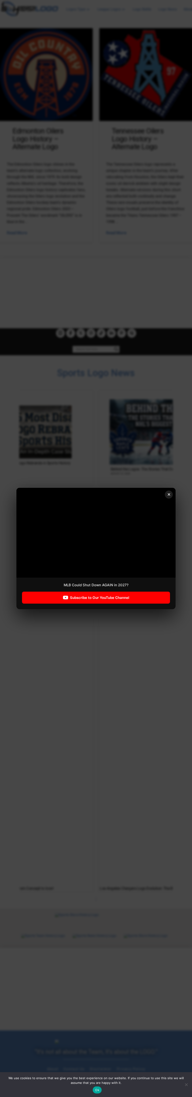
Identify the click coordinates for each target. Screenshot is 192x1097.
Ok (97, 1090)
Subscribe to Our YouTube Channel (99, 597)
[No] (186, 1084)
